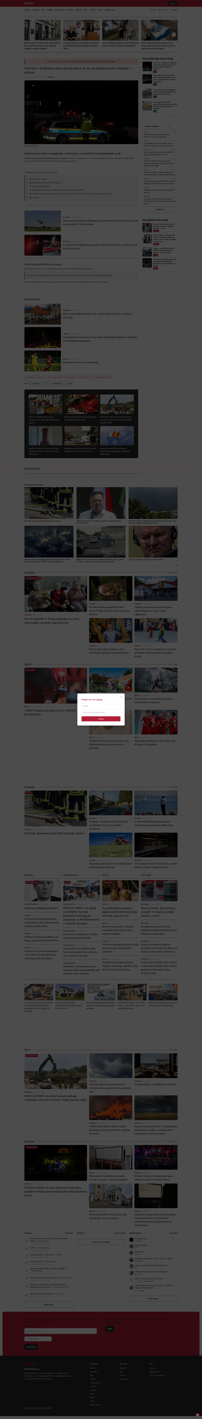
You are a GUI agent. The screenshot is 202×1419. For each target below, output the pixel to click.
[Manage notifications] (197, 1415)
